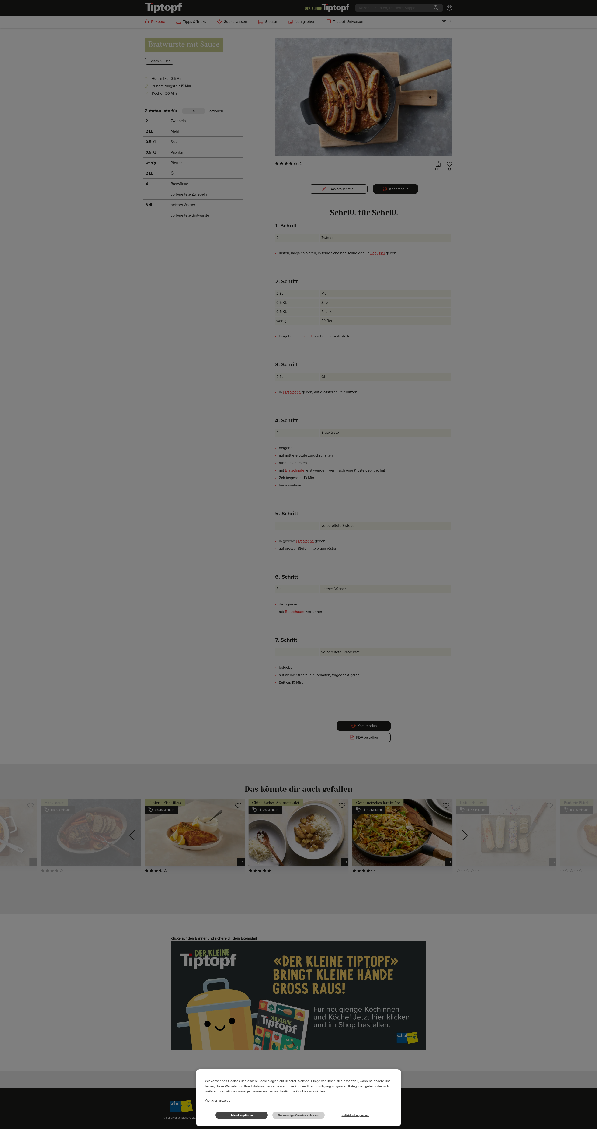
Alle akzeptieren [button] (242, 1115)
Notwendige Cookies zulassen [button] (298, 1115)
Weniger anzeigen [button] (218, 1100)
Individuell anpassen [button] (355, 1115)
